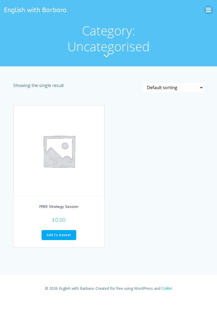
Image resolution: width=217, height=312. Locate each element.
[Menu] (208, 10)
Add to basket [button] (59, 235)
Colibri (166, 288)
